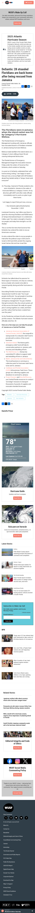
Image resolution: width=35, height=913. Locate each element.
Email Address (8, 615)
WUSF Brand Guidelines (9, 891)
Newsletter (6, 832)
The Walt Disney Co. (12, 352)
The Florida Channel (8, 851)
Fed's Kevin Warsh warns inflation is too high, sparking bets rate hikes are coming (22, 675)
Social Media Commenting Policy (12, 840)
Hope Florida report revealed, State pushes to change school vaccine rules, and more (23, 579)
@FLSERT (13, 193)
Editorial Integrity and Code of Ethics (17, 742)
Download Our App (8, 880)
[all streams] (32, 911)
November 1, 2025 (17, 208)
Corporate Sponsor (8, 876)
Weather (9, 394)
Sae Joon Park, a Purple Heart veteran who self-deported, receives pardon (22, 650)
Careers (5, 843)
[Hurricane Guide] (17, 476)
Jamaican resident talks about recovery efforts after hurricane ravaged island (15, 699)
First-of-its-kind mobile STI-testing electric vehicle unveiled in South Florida (23, 592)
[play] (3, 911)
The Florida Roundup (19, 575)
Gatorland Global (11, 343)
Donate (29, 2)
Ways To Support (7, 884)
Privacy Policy (7, 887)
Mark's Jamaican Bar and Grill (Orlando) (19, 359)
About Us (5, 825)
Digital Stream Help (8, 869)
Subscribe (17, 23)
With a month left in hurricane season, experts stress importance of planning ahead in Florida (17, 715)
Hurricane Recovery (22, 394)
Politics (15, 549)
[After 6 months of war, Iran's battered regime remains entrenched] (7, 663)
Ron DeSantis (20, 398)
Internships (6, 847)
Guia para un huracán (17, 526)
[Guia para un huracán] (17, 514)
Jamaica (9, 398)
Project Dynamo (11, 377)
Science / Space (17, 562)
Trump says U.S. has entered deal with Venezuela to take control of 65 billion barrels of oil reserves (23, 637)
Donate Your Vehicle (8, 873)
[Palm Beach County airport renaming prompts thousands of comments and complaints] (7, 552)
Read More (17, 748)
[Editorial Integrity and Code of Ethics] (17, 734)
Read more (17, 498)
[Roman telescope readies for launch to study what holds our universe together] (7, 565)
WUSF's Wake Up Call (17, 12)
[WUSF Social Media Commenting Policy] (17, 761)
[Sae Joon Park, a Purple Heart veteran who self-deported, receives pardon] (7, 650)
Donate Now (18, 793)
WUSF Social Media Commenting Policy (17, 769)
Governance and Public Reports (11, 854)
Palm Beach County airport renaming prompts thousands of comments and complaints (23, 553)
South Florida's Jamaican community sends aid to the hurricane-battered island (16, 724)
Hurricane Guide (17, 491)
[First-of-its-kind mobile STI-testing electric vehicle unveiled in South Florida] (7, 591)
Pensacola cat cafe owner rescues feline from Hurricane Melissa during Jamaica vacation (17, 707)
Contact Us (6, 829)
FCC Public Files (7, 858)
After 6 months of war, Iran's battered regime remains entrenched (22, 662)
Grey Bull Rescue (25, 377)
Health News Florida (18, 588)
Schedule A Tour (7, 895)
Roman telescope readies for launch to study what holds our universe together (23, 566)
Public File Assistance (9, 862)
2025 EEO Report (7, 865)
